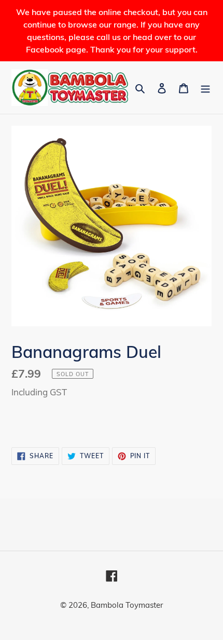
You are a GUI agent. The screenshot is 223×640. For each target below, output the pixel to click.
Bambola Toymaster (127, 605)
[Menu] (205, 87)
